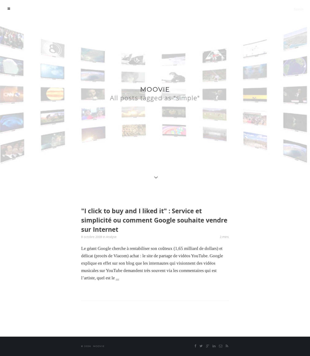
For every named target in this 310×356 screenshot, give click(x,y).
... (117, 277)
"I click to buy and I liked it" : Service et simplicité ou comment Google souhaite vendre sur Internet (154, 220)
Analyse (111, 237)
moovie (155, 89)
